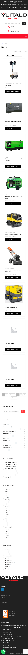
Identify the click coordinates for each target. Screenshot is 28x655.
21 (24, 395)
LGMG (6, 558)
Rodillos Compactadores (10, 232)
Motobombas (6, 433)
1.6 (5, 495)
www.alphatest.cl (22, 653)
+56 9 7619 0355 (14, 31)
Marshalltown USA (9, 562)
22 (12, 398)
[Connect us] (2, 590)
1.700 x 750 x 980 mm (10, 468)
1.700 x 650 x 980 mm (10, 466)
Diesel (6, 119)
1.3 (5, 493)
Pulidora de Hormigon (10, 268)
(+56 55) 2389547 (14, 28)
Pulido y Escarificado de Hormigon (11, 429)
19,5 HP (6, 506)
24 (5, 516)
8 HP (6, 531)
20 (21, 395)
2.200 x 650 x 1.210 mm (10, 470)
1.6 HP (6, 497)
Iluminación (7, 82)
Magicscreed (8, 560)
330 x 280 (7, 477)
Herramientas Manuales (8, 443)
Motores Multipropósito (8, 431)
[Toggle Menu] (26, 36)
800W (6, 533)
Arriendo (5, 450)
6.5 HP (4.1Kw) (8, 527)
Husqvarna (7, 556)
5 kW (6, 523)
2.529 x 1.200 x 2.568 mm (10, 473)
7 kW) (6, 529)
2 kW (6, 512)
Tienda (3, 600)
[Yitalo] (14, 19)
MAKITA (4, 438)
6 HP (6, 525)
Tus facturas (5, 598)
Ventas (4, 424)
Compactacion (6, 447)
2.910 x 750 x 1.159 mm (10, 475)
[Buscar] (23, 411)
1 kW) (6, 491)
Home (2, 43)
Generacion (5, 445)
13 (5, 504)
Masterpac (7, 564)
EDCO (6, 551)
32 (5, 518)
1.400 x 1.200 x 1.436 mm (10, 462)
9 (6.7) (6, 535)
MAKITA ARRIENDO (7, 436)
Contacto (4, 602)
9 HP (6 (6, 537)
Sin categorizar (8, 341)
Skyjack (6, 566)
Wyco (6, 568)
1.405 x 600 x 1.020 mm (10, 464)
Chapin (6, 549)
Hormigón (5, 440)
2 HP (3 (6, 510)
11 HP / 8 (7, 499)
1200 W (6, 502)
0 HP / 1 (6, 489)
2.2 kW (6, 514)
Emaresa (7, 554)
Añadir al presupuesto (12, 91)
